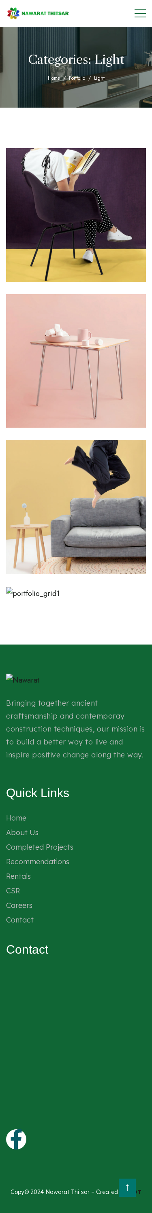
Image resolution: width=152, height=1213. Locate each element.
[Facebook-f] (16, 1139)
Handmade (41, 562)
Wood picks (67, 416)
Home (54, 78)
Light (34, 270)
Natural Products (76, 270)
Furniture (40, 588)
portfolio (77, 78)
